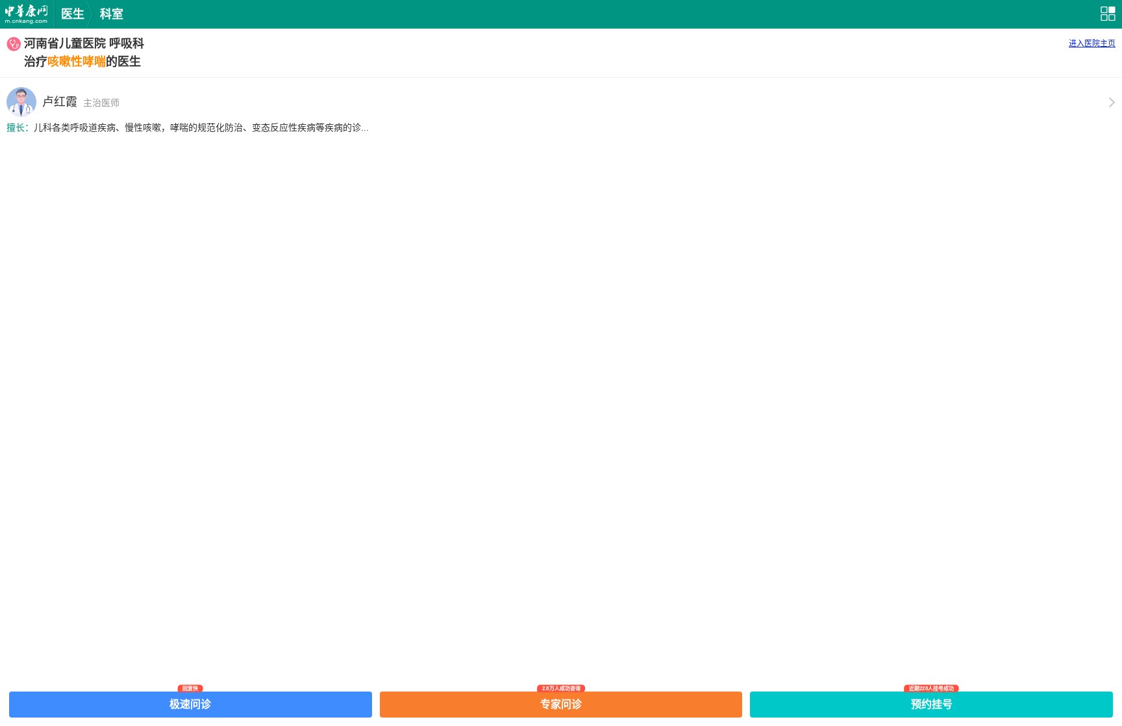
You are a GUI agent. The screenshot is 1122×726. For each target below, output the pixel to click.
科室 (111, 14)
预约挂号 (931, 701)
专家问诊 (561, 701)
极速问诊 (190, 701)
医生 (72, 14)
